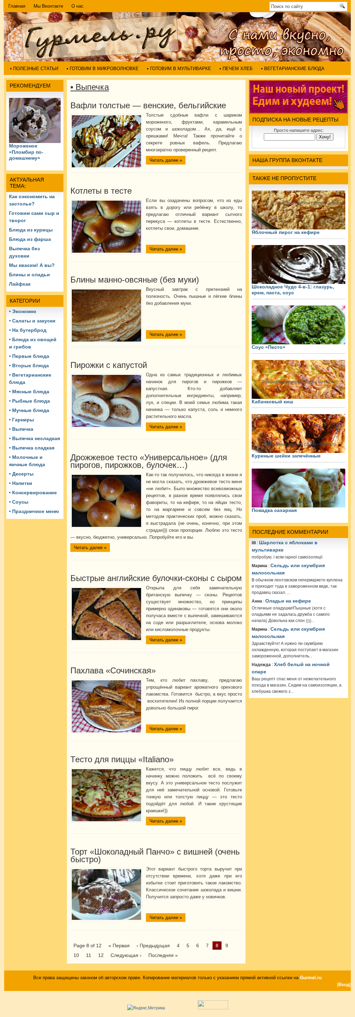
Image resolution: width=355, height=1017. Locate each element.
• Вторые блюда (29, 365)
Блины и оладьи (29, 274)
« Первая (119, 945)
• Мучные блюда (29, 410)
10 (76, 955)
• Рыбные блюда (29, 401)
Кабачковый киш (272, 401)
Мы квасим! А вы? (32, 265)
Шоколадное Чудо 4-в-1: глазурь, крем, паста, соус (293, 290)
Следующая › (126, 955)
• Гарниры (21, 419)
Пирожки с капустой (108, 365)
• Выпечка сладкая (31, 448)
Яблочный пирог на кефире (286, 232)
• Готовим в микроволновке (103, 68)
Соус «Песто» (268, 347)
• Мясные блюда (29, 391)
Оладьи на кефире (288, 601)
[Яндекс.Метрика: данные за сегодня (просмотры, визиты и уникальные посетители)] (146, 1008)
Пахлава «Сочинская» (113, 670)
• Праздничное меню (34, 511)
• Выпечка (21, 429)
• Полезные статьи (34, 68)
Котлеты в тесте (101, 190)
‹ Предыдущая (153, 945)
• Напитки (20, 483)
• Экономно (22, 311)
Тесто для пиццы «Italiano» (122, 759)
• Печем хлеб (236, 68)
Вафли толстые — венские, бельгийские (148, 105)
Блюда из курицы (31, 230)
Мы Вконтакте (48, 6)
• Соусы (18, 502)
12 (101, 955)
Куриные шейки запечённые (286, 456)
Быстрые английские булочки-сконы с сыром (156, 578)
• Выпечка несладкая (34, 438)
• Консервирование (33, 492)
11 (88, 955)
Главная (16, 6)
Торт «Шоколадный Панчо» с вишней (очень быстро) (155, 855)
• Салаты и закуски (32, 320)
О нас (77, 6)
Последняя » (163, 955)
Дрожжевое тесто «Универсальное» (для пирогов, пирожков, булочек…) (148, 461)
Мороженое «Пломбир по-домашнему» (26, 152)
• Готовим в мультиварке (179, 68)
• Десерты (21, 474)
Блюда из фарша (30, 239)
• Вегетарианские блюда (292, 68)
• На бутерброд (27, 330)
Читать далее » (165, 160)
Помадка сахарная (274, 510)
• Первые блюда (29, 356)
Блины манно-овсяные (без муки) (134, 279)
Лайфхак (20, 284)
